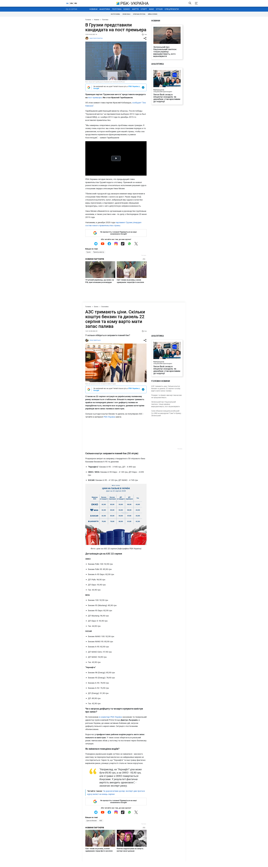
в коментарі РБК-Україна (110, 717)
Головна (88, 19)
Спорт (144, 9)
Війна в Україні (152, 14)
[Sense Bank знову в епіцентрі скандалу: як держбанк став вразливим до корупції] (167, 79)
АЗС (100, 820)
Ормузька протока (139, 14)
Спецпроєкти (172, 9)
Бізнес (127, 9)
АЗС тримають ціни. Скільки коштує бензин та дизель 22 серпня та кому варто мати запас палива (165, 388)
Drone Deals (126, 14)
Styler (159, 9)
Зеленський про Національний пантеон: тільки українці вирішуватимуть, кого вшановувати (165, 51)
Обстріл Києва (115, 14)
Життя (135, 9)
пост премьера (95, 97)
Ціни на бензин (91, 820)
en (71, 3)
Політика (116, 9)
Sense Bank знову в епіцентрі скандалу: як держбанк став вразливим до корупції (166, 98)
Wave (151, 9)
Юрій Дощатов (158, 90)
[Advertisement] (116, 435)
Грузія (88, 252)
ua (67, 3)
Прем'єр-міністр (98, 252)
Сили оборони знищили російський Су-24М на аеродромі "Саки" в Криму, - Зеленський (166, 413)
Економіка (104, 306)
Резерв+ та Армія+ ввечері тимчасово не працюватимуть (166, 396)
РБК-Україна (109, 417)
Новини (93, 9)
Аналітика (104, 9)
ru (76, 3)
